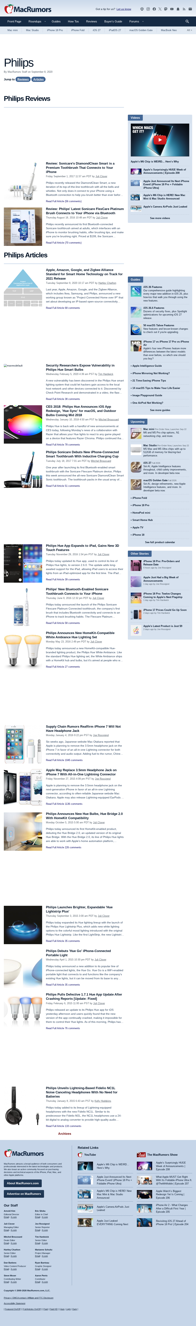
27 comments (72, 666)
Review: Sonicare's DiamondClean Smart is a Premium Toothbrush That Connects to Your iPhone (80, 168)
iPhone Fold (77, 30)
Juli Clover (101, 176)
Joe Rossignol (101, 735)
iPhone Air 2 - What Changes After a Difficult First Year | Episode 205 (172, 1208)
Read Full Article (55, 201)
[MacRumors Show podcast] (142, 9)
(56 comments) (73, 201)
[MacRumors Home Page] (28, 9)
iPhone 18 (138, 534)
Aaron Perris (41, 1275)
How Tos (73, 21)
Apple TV (137, 527)
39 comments (72, 579)
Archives (64, 1133)
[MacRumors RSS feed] (184, 9)
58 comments (72, 623)
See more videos (160, 218)
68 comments (72, 307)
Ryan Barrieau (42, 1263)
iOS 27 (96, 30)
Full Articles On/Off (32, 1309)
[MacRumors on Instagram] (148, 9)
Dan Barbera (10, 1263)
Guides (56, 21)
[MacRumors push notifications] (178, 9)
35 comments (72, 941)
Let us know (124, 9)
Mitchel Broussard (109, 419)
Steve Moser (10, 1275)
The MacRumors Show (162, 1154)
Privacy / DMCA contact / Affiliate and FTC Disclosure (28, 1298)
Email (6, 1217)
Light (68, 1309)
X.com (14, 1217)
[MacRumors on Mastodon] (166, 9)
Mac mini (12, 30)
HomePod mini (141, 512)
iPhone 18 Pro (55, 30)
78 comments (72, 444)
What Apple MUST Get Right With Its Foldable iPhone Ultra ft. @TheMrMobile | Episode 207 (174, 1180)
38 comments (72, 399)
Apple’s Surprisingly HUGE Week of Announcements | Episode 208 (171, 1166)
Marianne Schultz (43, 1250)
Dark (74, 1309)
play (160, 140)
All (189, 30)
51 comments (72, 485)
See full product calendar (160, 542)
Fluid (45, 1309)
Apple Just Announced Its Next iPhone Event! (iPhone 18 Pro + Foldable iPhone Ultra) (166, 184)
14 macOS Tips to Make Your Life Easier (156, 388)
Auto (62, 1309)
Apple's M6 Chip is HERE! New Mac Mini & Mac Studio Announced (114, 1194)
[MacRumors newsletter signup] (190, 9)
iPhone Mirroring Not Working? (151, 373)
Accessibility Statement (14, 1303)
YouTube (90, 1154)
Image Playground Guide (147, 395)
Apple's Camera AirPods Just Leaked (165, 206)
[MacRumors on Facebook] (154, 9)
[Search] (188, 21)
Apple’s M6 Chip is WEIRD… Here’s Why (155, 161)
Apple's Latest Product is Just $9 (162, 626)
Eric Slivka (40, 1211)
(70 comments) (73, 242)
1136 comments (73, 803)
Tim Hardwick (105, 374)
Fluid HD (54, 1309)
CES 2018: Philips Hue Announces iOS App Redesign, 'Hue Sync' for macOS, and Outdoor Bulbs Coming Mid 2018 (81, 411)
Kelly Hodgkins (103, 1101)
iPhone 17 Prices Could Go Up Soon (165, 610)
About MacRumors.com (23, 1183)
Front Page (14, 21)
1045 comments (74, 760)
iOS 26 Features (152, 287)
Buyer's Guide (113, 21)
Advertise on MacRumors (24, 1193)
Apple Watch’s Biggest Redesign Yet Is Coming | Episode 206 (170, 1194)
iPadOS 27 (115, 30)
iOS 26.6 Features (153, 307)
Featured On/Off (12, 1309)
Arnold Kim (9, 1211)
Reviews (91, 21)
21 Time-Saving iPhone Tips (149, 380)
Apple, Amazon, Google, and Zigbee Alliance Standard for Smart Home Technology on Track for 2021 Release (84, 274)
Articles (38, 79)
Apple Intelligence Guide (147, 365)
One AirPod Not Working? (147, 402)
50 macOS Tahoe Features (158, 325)
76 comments (72, 1028)
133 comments (73, 1126)
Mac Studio (32, 30)
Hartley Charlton (107, 283)
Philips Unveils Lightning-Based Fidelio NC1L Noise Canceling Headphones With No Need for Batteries (82, 1092)
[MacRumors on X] (160, 9)
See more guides (160, 410)
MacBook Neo (169, 30)
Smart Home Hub (142, 520)
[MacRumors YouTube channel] (172, 9)
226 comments (73, 847)
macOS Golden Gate (141, 30)
